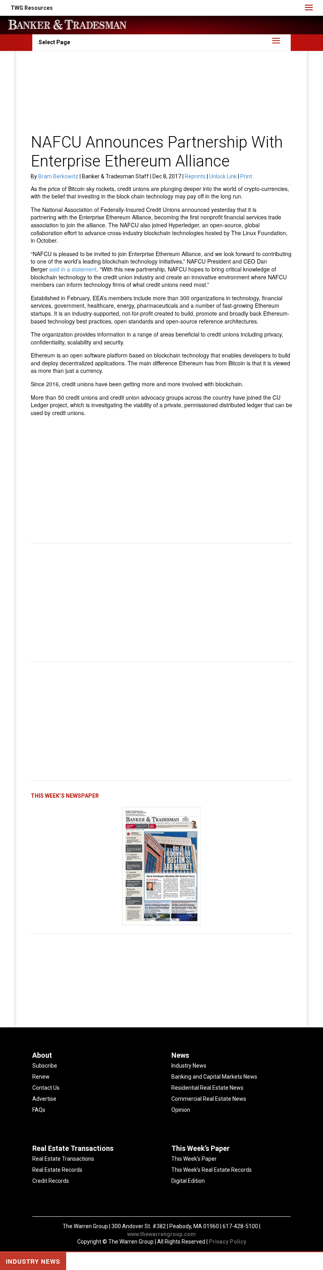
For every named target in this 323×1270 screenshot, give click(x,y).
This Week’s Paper (194, 1159)
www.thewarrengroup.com (161, 1234)
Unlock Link (223, 176)
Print (246, 176)
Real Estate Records (57, 1170)
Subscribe (44, 1065)
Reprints (196, 176)
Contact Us (45, 1088)
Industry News (188, 1065)
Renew (41, 1077)
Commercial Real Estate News (208, 1099)
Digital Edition (188, 1181)
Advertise (44, 1099)
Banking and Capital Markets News (214, 1077)
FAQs (38, 1110)
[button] (32, 8)
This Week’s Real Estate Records (211, 1170)
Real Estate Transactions (63, 1159)
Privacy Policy (227, 1241)
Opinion (180, 1110)
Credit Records (50, 1181)
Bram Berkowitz (58, 176)
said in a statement (73, 269)
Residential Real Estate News (207, 1088)
